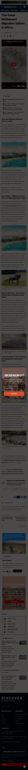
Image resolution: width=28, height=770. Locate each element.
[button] (24, 86)
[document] (14, 385)
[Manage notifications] (24, 767)
